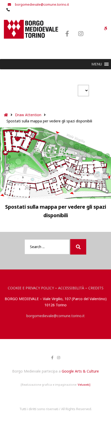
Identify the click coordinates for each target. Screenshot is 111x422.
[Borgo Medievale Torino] (31, 29)
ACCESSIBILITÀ (71, 287)
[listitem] (21, 189)
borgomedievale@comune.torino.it (55, 315)
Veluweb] (84, 384)
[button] (96, 64)
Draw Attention (28, 114)
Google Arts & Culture (80, 371)
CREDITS (96, 287)
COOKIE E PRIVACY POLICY (31, 287)
